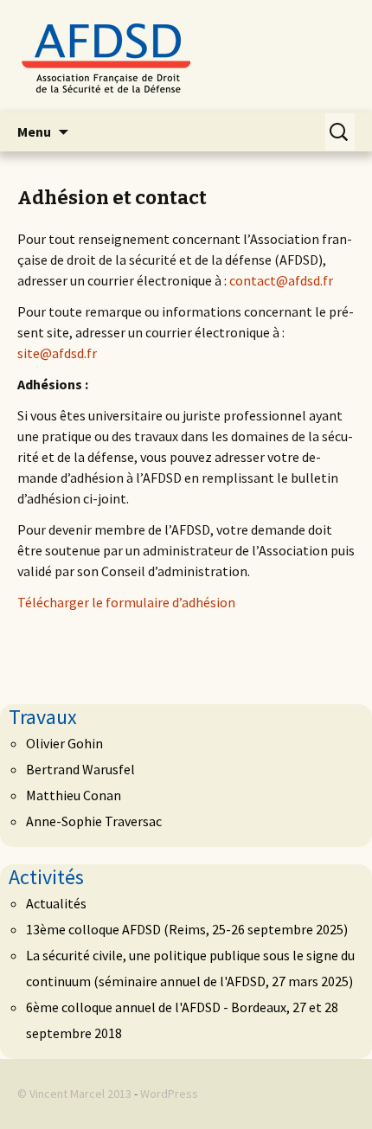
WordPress (169, 1093)
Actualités (56, 903)
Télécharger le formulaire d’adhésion (126, 602)
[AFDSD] (186, 56)
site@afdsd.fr (57, 353)
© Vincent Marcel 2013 (74, 1093)
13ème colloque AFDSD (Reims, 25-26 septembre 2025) (187, 929)
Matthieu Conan (73, 795)
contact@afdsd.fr (281, 280)
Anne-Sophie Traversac (94, 821)
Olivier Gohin (64, 743)
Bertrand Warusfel (80, 769)
